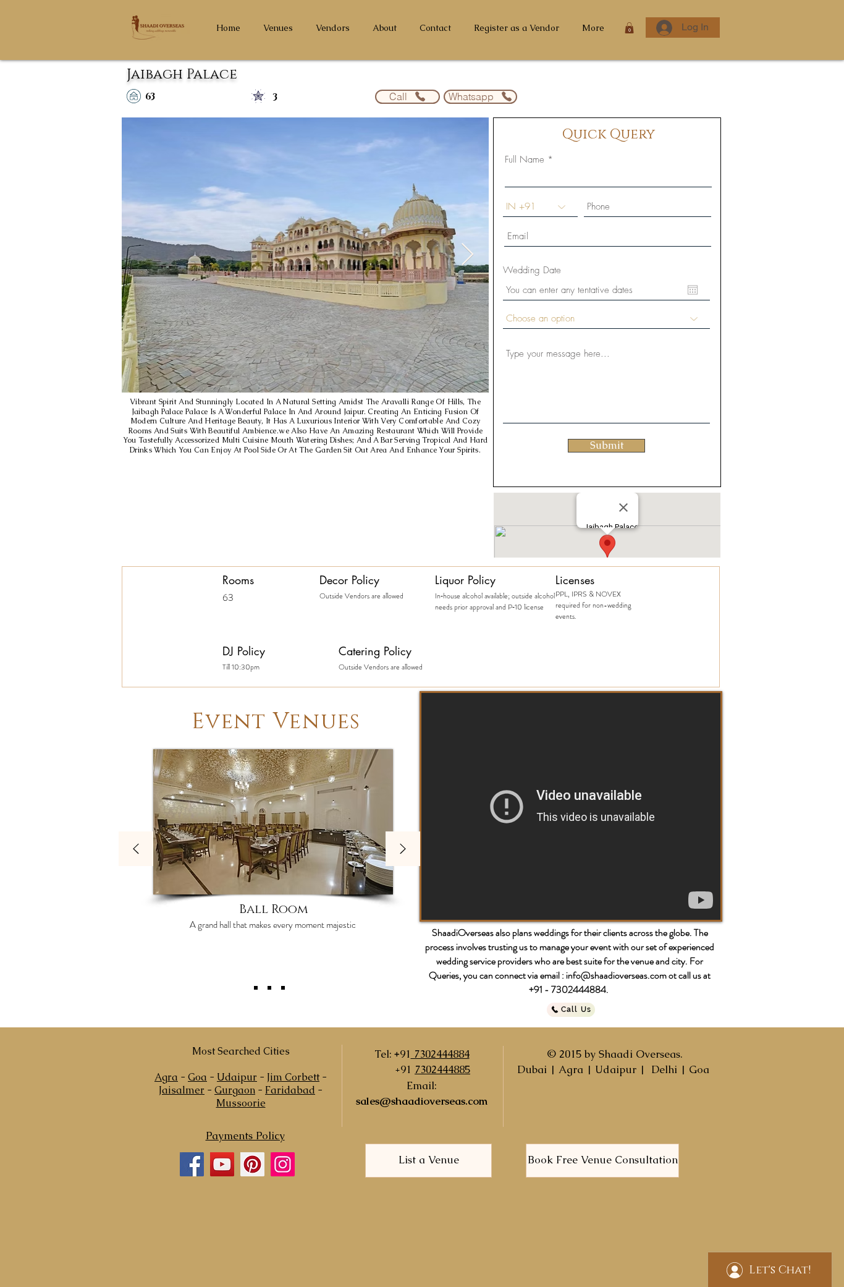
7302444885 (442, 1069)
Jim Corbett (293, 1077)
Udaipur (237, 1077)
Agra (166, 1077)
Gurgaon (234, 1090)
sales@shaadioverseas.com (421, 1101)
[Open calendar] (693, 290)
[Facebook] (192, 1164)
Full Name (524, 159)
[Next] (403, 849)
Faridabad (290, 1090)
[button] (629, 27)
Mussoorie (241, 1103)
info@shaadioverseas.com (616, 975)
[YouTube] (222, 1164)
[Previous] (136, 849)
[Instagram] (283, 1164)
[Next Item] (467, 255)
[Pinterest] (252, 1164)
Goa (197, 1077)
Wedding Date (532, 270)
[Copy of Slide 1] (269, 988)
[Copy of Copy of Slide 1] (283, 988)
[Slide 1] (256, 988)
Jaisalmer (182, 1090)
